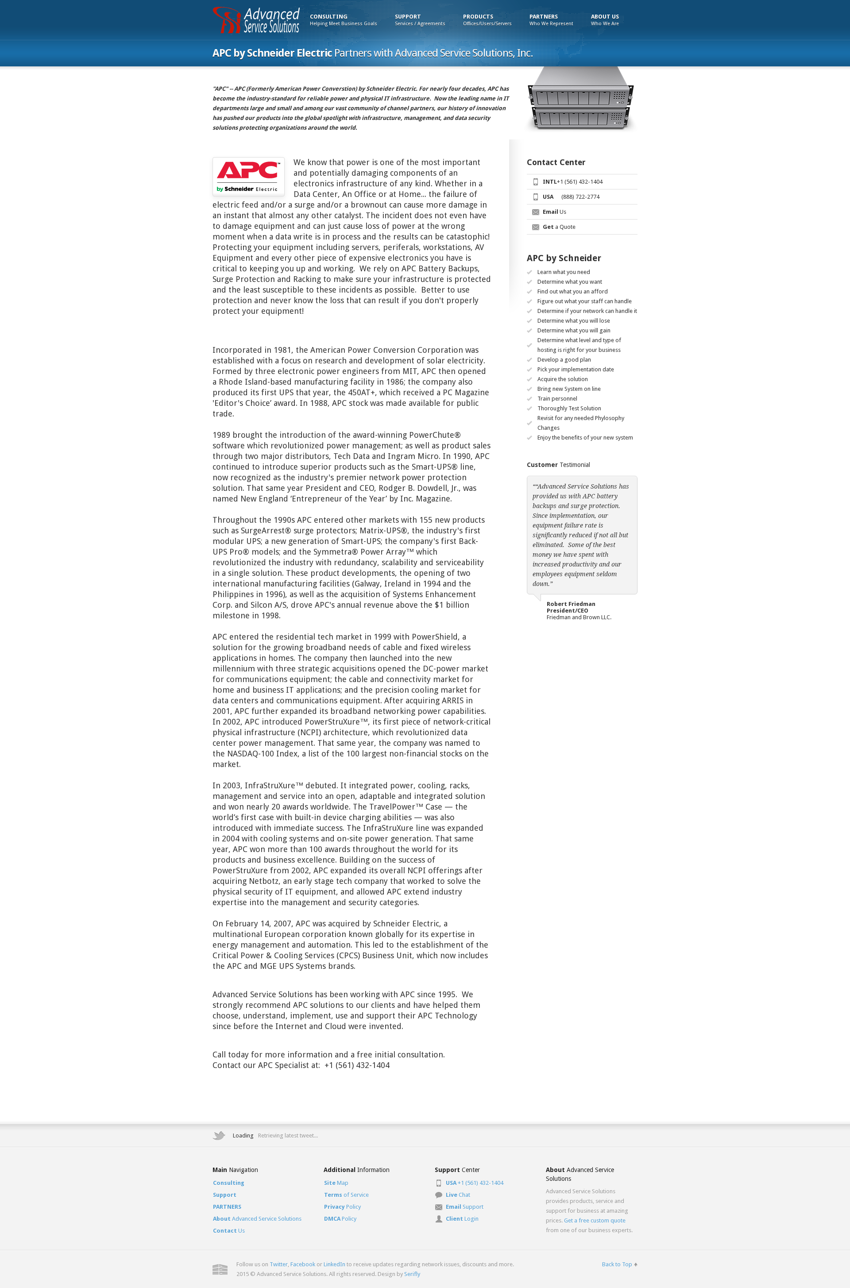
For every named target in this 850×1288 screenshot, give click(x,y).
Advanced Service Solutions (257, 1218)
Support (464, 1206)
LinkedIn (334, 1264)
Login (462, 1218)
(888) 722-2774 (571, 196)
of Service (346, 1195)
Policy (342, 1206)
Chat (458, 1195)
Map (336, 1183)
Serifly (412, 1274)
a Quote (559, 227)
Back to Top (617, 1264)
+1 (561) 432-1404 (573, 181)
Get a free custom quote (595, 1220)
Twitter (279, 1264)
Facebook (302, 1264)
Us (554, 211)
